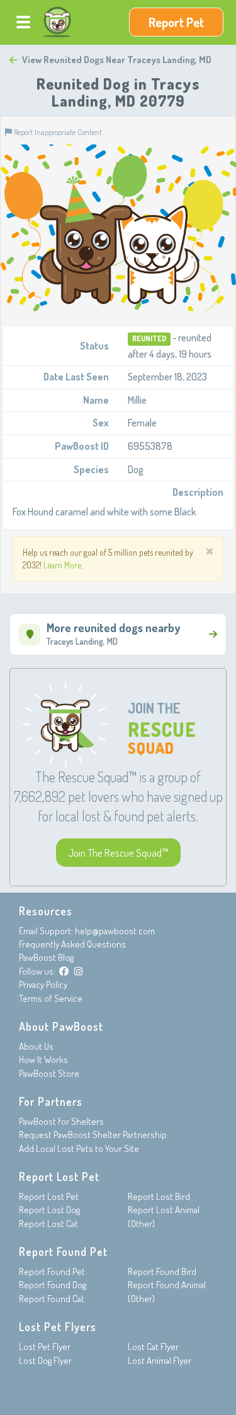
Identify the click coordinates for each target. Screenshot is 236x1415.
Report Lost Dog (49, 1210)
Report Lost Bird (159, 1196)
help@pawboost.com (115, 931)
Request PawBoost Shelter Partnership (93, 1135)
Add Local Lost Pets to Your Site (79, 1148)
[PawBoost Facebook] (63, 971)
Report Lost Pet (49, 1196)
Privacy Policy (43, 984)
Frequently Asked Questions (72, 944)
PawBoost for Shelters (61, 1121)
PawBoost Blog (46, 957)
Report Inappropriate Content (57, 132)
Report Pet (176, 22)
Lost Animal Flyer (159, 1360)
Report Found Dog (52, 1285)
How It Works (43, 1060)
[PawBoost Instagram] (78, 971)
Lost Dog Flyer (45, 1360)
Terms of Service (50, 998)
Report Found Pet (52, 1271)
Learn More (62, 565)
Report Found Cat (51, 1299)
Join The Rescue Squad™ (118, 852)
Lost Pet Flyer (44, 1347)
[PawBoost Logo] (57, 22)
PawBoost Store (49, 1073)
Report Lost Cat (48, 1224)
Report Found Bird (162, 1271)
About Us (36, 1046)
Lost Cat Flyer (153, 1347)
